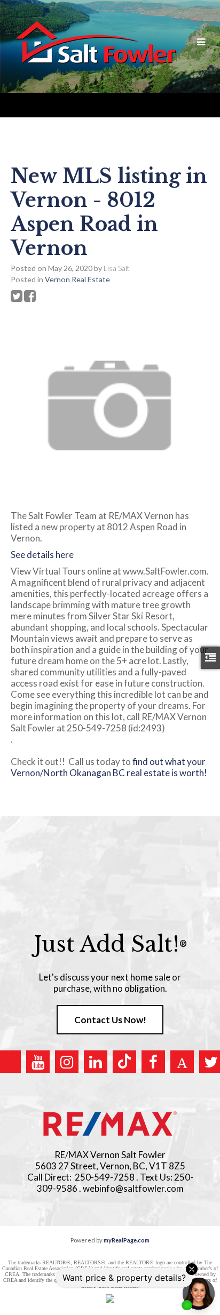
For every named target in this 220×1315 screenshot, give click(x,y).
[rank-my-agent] (182, 1061)
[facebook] (153, 1061)
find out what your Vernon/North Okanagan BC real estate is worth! (109, 773)
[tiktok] (124, 1061)
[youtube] (38, 1061)
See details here (42, 554)
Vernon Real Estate (77, 279)
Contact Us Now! (110, 1019)
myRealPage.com (127, 1240)
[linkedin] (95, 1061)
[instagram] (66, 1061)
